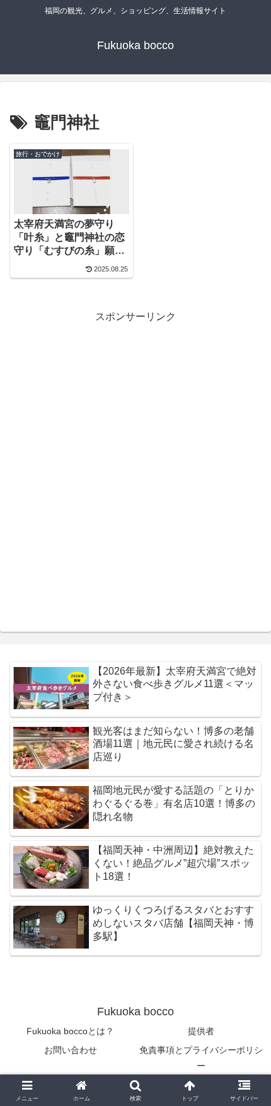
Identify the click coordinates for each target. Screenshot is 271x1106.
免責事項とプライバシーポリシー (201, 1058)
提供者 (201, 1031)
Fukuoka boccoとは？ (70, 1031)
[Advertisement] (135, 461)
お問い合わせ (70, 1050)
